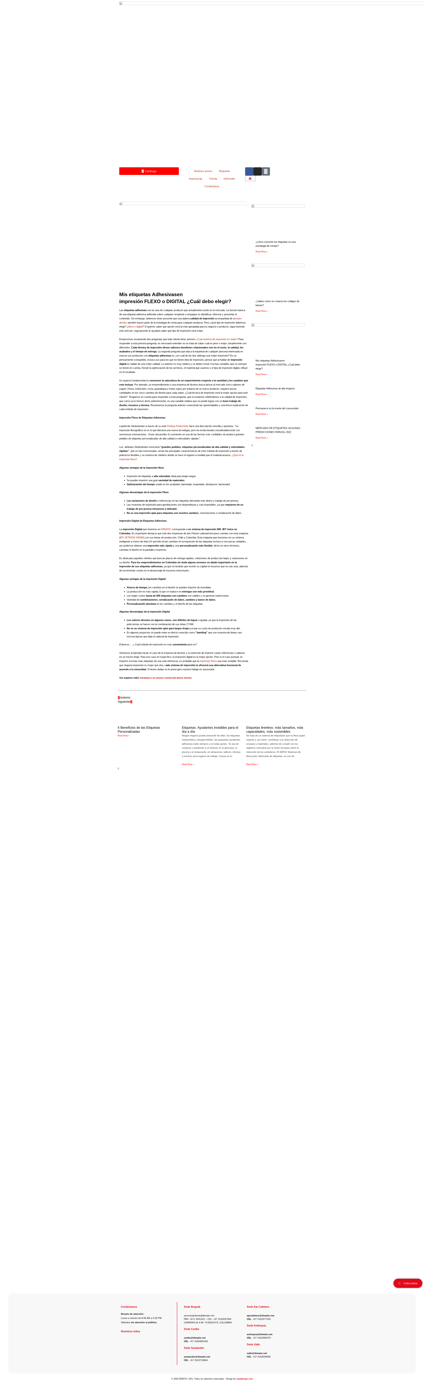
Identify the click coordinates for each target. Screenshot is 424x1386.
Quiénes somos (203, 171)
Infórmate (229, 178)
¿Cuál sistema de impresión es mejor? (217, 339)
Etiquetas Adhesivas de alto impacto (275, 388)
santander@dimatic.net (197, 1356)
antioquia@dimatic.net (259, 1334)
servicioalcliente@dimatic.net (199, 1315)
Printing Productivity (178, 426)
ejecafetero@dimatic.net (260, 1315)
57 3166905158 (199, 1341)
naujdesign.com (244, 1379)
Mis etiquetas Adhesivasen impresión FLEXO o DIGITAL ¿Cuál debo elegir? (278, 364)
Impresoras (195, 178)
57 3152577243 (262, 1319)
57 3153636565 (262, 1356)
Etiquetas (224, 171)
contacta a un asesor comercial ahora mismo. (166, 677)
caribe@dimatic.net (195, 1337)
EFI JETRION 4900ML (132, 537)
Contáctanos (212, 186)
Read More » (262, 251)
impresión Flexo (208, 661)
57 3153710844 (199, 1360)
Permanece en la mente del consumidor (277, 408)
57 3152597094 (223, 1319)
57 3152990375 (262, 1337)
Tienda (213, 178)
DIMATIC (166, 529)
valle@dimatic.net (257, 1353)
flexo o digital (135, 326)
